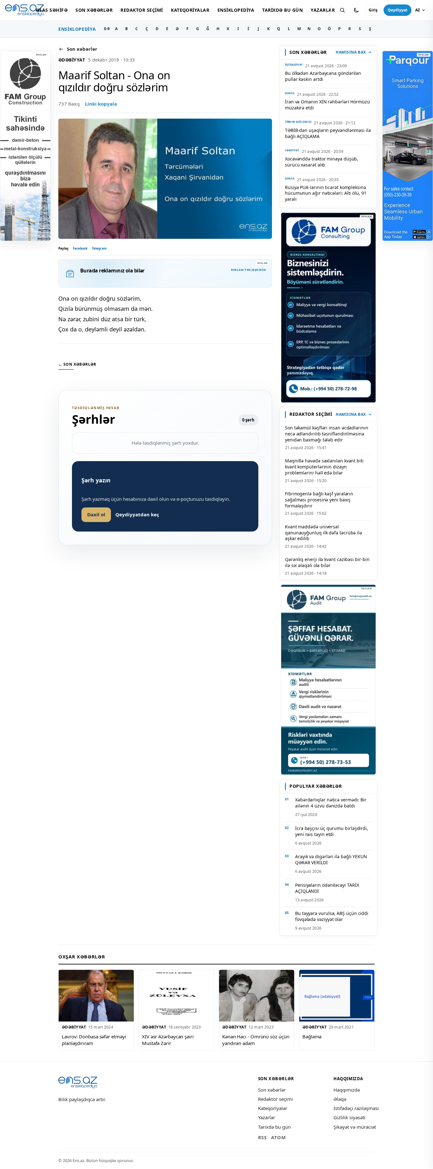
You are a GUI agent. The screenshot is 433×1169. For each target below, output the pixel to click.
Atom (278, 1137)
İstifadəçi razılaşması (356, 1108)
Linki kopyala (101, 104)
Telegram (99, 248)
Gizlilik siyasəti (349, 1117)
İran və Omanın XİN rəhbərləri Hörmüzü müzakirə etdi (327, 105)
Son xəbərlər (94, 10)
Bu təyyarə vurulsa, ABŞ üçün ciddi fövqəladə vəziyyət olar (331, 916)
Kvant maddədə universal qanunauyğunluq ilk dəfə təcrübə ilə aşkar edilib (323, 533)
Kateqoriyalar (190, 10)
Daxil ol (96, 514)
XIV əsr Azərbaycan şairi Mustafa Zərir (168, 1039)
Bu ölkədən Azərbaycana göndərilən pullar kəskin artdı (323, 76)
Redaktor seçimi (141, 10)
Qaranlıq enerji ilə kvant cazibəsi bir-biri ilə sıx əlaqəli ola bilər (327, 562)
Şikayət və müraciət (354, 1127)
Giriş (373, 10)
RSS (262, 1137)
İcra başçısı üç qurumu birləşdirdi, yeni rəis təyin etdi (331, 831)
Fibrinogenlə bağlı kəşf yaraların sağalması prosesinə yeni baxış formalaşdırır (319, 500)
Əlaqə (339, 1099)
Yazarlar (323, 10)
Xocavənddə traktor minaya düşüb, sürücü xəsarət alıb (321, 162)
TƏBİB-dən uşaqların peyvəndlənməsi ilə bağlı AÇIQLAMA (328, 133)
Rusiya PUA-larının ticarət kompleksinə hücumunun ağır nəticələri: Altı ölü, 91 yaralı (325, 193)
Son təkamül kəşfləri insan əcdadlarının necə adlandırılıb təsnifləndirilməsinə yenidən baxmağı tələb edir (326, 434)
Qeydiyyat (397, 10)
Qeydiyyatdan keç (137, 514)
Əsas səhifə (52, 10)
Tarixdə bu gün (282, 10)
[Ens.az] (24, 10)
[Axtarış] (342, 10)
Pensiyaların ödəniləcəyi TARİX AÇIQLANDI (327, 888)
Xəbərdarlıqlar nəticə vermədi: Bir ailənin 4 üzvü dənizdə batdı (330, 803)
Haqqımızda (346, 1090)
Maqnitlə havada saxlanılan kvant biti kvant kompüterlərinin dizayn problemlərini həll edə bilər (324, 467)
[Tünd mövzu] (356, 10)
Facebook (80, 248)
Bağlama (311, 1036)
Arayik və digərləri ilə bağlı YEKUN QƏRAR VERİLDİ (331, 859)
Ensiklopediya (235, 10)
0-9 (107, 28)
